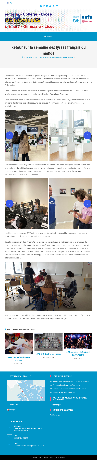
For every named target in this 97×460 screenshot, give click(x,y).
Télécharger (55, 405)
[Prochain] (87, 135)
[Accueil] (22, 57)
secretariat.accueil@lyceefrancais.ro (29, 445)
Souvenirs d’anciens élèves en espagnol (18, 359)
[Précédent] (10, 135)
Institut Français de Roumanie (64, 392)
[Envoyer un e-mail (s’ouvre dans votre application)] (56, 6)
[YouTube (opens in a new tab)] (50, 6)
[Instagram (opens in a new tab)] (44, 6)
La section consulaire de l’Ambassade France (69, 389)
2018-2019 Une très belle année (49, 354)
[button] (26, 135)
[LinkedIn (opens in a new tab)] (47, 6)
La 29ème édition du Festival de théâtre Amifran (78, 353)
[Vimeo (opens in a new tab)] (53, 6)
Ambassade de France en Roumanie (66, 385)
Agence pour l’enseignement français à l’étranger (71, 381)
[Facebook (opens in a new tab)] (41, 6)
